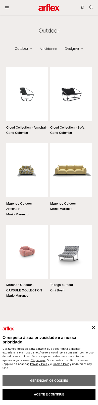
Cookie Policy (62, 363)
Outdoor (21, 49)
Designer (72, 49)
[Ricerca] (91, 7)
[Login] (82, 7)
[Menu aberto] (7, 7)
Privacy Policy (40, 363)
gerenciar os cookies (49, 380)
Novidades (48, 49)
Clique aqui (38, 360)
